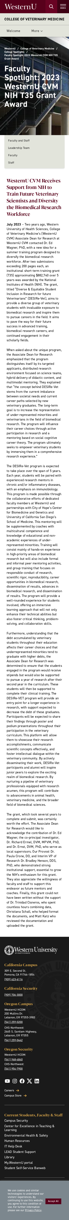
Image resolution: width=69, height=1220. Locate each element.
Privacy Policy (33, 1210)
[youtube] (7, 1081)
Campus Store (13, 1095)
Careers (9, 1090)
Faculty (12, 155)
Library (9, 1157)
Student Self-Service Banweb (24, 1168)
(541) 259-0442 (13, 1040)
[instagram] (15, 1081)
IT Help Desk (13, 1146)
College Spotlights (14, 52)
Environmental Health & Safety (26, 1135)
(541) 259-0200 (13, 1022)
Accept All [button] (53, 1201)
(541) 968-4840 (13, 1059)
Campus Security (16, 1120)
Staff (11, 162)
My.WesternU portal (18, 1162)
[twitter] (29, 1081)
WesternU (9, 48)
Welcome (13, 31)
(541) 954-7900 (13, 1069)
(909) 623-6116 (13, 979)
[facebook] (22, 1081)
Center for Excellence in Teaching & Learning (29, 1128)
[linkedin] (37, 1081)
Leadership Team (19, 148)
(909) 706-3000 (13, 995)
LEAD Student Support (20, 1152)
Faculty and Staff (19, 140)
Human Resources (17, 1141)
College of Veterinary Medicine (34, 19)
